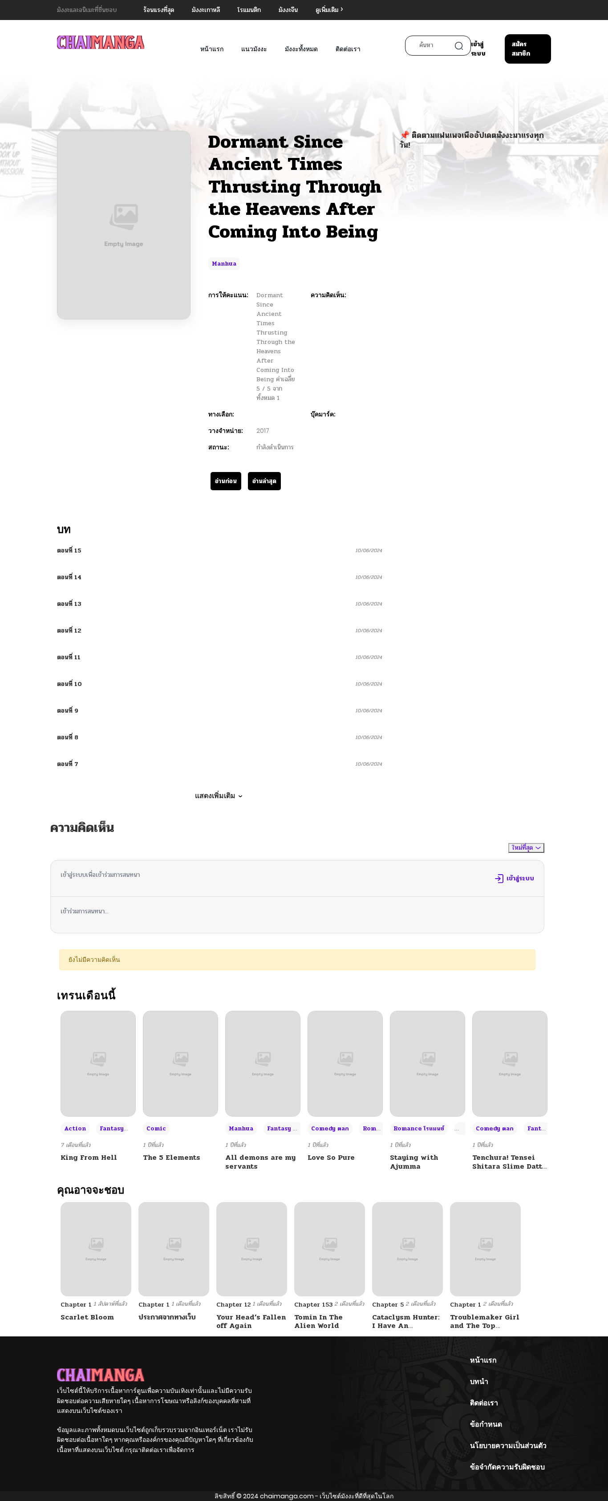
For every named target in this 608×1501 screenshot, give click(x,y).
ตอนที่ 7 (67, 764)
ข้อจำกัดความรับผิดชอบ (507, 1467)
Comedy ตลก (330, 1128)
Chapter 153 (313, 1304)
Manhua (224, 263)
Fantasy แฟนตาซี (291, 1128)
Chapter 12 (233, 1304)
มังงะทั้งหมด (301, 48)
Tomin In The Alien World (318, 1321)
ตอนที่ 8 (67, 737)
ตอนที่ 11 (69, 657)
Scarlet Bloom (87, 1317)
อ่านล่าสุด (264, 481)
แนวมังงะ (254, 48)
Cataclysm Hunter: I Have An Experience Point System (405, 1329)
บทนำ (479, 1381)
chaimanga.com (287, 1496)
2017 (262, 430)
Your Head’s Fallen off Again (251, 1321)
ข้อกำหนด (486, 1424)
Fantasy (112, 1128)
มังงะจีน (288, 10)
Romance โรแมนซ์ (418, 1128)
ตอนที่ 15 (69, 550)
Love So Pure (331, 1157)
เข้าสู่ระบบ (478, 49)
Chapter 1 (76, 1304)
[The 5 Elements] (180, 1063)
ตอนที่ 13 (69, 604)
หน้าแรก (211, 48)
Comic (156, 1128)
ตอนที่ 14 (69, 577)
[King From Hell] (98, 1063)
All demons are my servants (260, 1161)
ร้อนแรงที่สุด (158, 10)
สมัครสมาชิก (521, 49)
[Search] (458, 45)
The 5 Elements (171, 1157)
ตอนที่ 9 (67, 710)
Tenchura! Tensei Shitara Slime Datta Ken (509, 1166)
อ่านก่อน (226, 481)
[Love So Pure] (345, 1063)
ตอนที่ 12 (69, 630)
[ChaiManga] (100, 42)
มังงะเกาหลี (206, 10)
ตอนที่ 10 (69, 684)
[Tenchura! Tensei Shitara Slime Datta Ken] (510, 1063)
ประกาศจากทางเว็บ (167, 1317)
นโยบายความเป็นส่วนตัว (508, 1445)
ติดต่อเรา (348, 48)
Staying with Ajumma (414, 1161)
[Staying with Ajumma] (427, 1063)
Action (75, 1128)
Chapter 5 (388, 1304)
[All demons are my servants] (263, 1063)
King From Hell (89, 1157)
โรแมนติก (249, 10)
